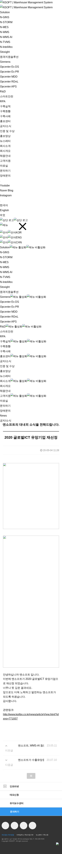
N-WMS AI (6, 37)
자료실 (4, 165)
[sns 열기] (0, 181)
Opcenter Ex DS (9, 66)
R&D (3, 91)
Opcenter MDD (9, 76)
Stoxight (5, 51)
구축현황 (5, 111)
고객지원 (5, 160)
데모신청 (14, 794)
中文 (2, 215)
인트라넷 (14, 786)
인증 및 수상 (7, 131)
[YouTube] (5, 825)
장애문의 (5, 175)
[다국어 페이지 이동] (0, 201)
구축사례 (5, 116)
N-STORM (6, 22)
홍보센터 (5, 121)
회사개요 (5, 150)
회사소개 (5, 146)
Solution (5, 12)
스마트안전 (6, 96)
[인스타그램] (23, 825)
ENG (19, 237)
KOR (19, 232)
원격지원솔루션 (9, 56)
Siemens (5, 61)
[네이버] (14, 825)
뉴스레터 (5, 141)
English (4, 210)
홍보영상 (5, 136)
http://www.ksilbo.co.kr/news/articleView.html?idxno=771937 (31, 716)
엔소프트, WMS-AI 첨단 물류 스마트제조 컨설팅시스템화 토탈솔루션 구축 (31, 745)
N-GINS (4, 17)
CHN (19, 242)
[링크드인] (32, 825)
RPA (2, 101)
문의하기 (5, 170)
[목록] (31, 776)
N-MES (4, 27)
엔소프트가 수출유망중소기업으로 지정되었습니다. (31, 759)
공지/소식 (5, 126)
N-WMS (4, 32)
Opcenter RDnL (9, 81)
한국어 (4, 205)
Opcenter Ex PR (9, 71)
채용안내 (5, 155)
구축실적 (5, 106)
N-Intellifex (6, 47)
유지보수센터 (16, 803)
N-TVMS (5, 42)
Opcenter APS (8, 86)
